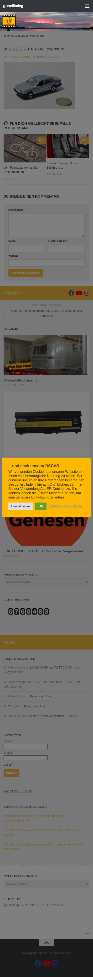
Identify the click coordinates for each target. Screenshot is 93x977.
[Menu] (87, 6)
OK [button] (40, 506)
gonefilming (13, 6)
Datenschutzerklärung (65, 506)
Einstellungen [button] (20, 506)
